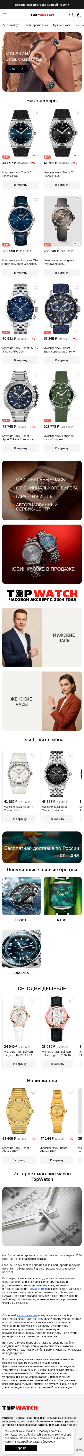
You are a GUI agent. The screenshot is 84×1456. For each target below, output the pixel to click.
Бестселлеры (42, 100)
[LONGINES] (21, 949)
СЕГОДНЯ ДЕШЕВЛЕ (42, 988)
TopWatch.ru (36, 1288)
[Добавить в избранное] (36, 112)
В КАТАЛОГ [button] (16, 68)
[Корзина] (79, 14)
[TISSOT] (21, 896)
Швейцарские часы (36, 25)
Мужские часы (62, 25)
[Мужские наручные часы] (42, 637)
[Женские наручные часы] (42, 701)
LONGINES (21, 972)
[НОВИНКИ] (42, 554)
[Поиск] (71, 14)
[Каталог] (4, 14)
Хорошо (21, 1448)
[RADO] (63, 896)
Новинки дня (42, 1080)
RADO (61, 920)
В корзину (20, 184)
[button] (21, 133)
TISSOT (21, 920)
